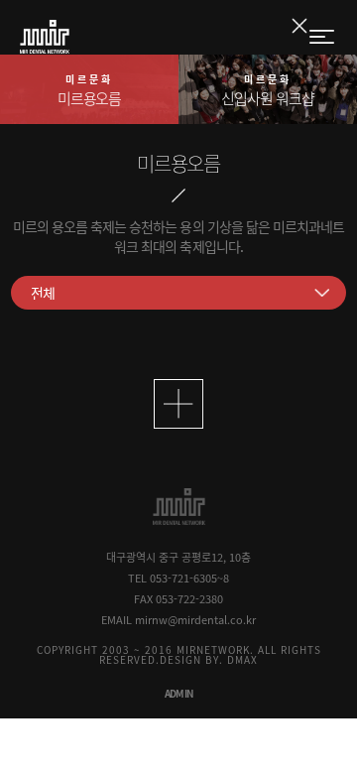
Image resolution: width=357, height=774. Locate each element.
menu (323, 38)
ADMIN (179, 693)
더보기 (178, 404)
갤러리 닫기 (299, 26)
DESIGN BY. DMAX (209, 659)
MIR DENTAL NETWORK (44, 37)
